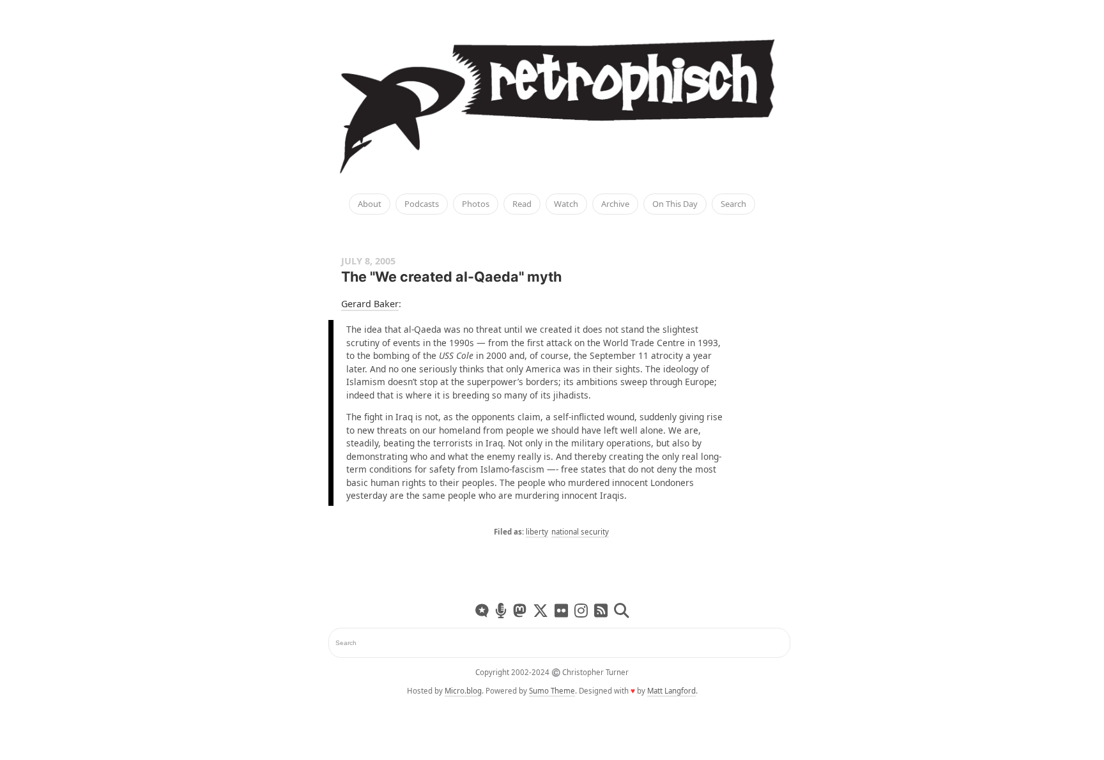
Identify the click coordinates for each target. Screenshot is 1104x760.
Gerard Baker (370, 304)
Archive (615, 204)
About (369, 204)
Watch (566, 204)
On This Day (675, 204)
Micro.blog (463, 690)
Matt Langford (671, 690)
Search (733, 204)
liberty (537, 531)
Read (522, 204)
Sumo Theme (552, 690)
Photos (475, 204)
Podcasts (421, 204)
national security (580, 531)
